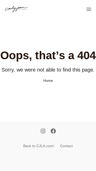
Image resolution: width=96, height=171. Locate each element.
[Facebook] (53, 131)
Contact (66, 146)
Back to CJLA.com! (38, 146)
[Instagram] (43, 131)
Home (48, 80)
